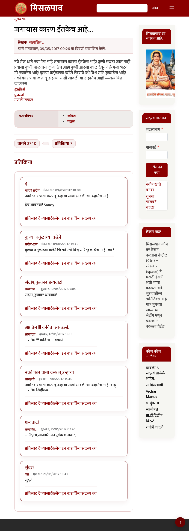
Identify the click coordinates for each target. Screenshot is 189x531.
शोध (155, 8)
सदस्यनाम (153, 130)
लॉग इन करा (64, 218)
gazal (19, 94)
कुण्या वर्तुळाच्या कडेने (43, 237)
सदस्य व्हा (89, 218)
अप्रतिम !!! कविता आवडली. (47, 327)
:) (26, 184)
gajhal (19, 89)
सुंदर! (29, 468)
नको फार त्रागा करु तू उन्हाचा (49, 372)
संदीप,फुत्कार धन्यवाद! (43, 282)
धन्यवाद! (32, 422)
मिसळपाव (46, 8)
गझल (71, 122)
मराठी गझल (23, 100)
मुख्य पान (20, 19)
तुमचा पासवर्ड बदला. (151, 202)
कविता (71, 116)
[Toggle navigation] (172, 8)
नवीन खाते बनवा (153, 187)
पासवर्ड (151, 148)
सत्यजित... (36, 42)
